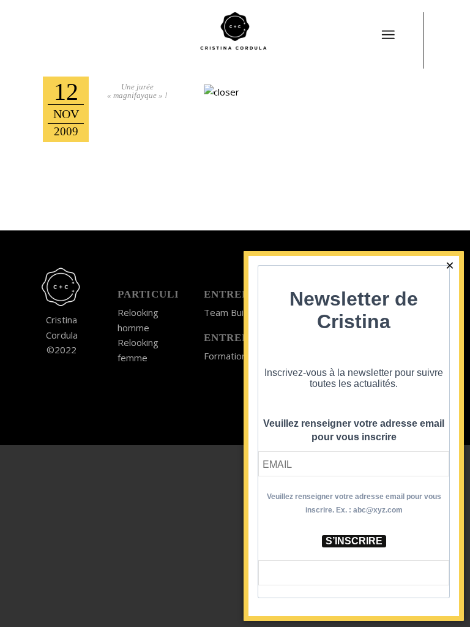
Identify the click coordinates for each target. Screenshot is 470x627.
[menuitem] (388, 27)
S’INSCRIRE (354, 541)
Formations (228, 356)
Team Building (233, 312)
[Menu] (388, 34)
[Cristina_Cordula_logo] (235, 33)
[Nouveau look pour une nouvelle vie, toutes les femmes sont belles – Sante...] (9, 313)
